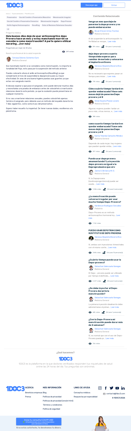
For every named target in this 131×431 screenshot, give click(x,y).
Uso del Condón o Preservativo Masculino (35, 17)
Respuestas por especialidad (85, 397)
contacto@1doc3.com (114, 394)
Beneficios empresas (33, 393)
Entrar (114, 5)
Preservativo (12, 17)
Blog (44, 393)
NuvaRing (36, 25)
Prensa (28, 397)
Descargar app (91, 5)
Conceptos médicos (82, 393)
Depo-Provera (66, 21)
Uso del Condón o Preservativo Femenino (22, 21)
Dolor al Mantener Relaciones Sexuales (57, 25)
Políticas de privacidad (52, 397)
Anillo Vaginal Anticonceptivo (18, 25)
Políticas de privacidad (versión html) (58, 401)
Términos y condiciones (52, 405)
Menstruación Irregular (62, 17)
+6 (8, 29)
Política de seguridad (51, 409)
